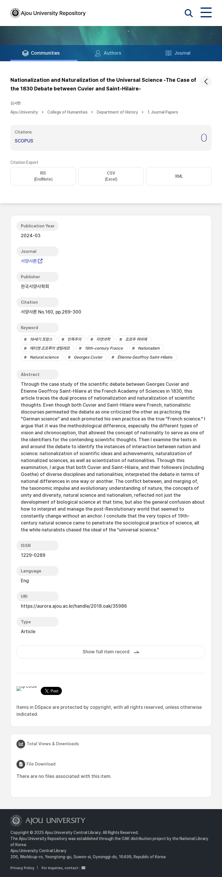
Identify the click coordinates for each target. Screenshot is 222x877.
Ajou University (24, 112)
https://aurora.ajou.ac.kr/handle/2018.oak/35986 (74, 606)
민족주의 (74, 339)
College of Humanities (67, 112)
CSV (111, 176)
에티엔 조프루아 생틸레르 (50, 348)
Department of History (117, 112)
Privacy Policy (22, 868)
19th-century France (104, 348)
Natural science (44, 357)
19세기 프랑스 (41, 339)
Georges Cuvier (88, 357)
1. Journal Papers (162, 112)
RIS (43, 176)
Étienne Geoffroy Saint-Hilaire (144, 357)
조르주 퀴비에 (136, 339)
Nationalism (149, 348)
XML (179, 176)
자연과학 (103, 339)
